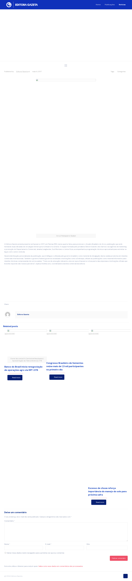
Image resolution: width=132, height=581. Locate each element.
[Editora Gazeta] (22, 4)
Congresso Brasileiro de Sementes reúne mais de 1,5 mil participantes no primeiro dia (65, 489)
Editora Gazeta (22, 71)
